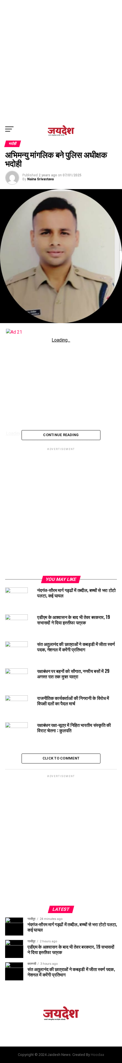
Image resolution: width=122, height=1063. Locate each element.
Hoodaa (97, 1054)
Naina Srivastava (40, 179)
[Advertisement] (61, 61)
